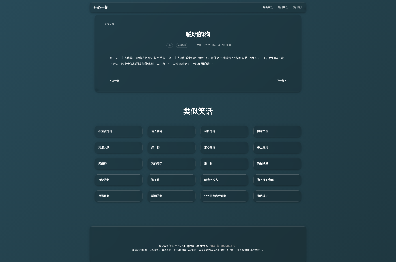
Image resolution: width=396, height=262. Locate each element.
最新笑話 (268, 7)
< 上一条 (114, 80)
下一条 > (281, 80)
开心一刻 (100, 7)
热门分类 (298, 7)
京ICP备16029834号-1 (223, 245)
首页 (107, 24)
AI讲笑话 (182, 45)
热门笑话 (283, 7)
